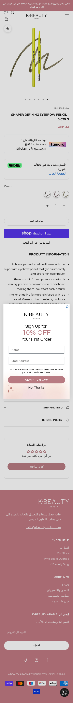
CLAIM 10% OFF (36, 379)
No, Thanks (36, 387)
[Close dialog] (67, 307)
